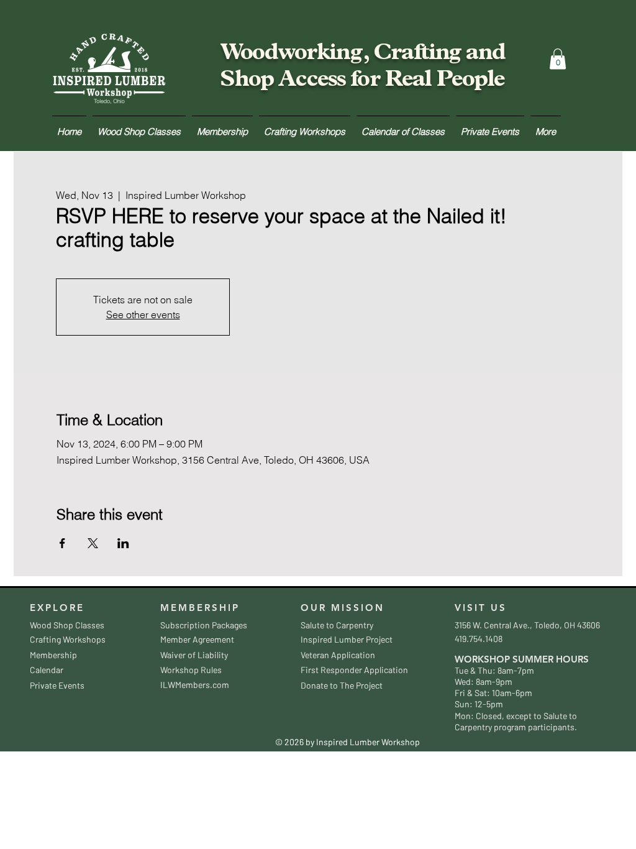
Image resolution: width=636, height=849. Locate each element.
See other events (143, 314)
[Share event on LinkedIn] (123, 543)
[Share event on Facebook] (62, 543)
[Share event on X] (93, 543)
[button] (557, 58)
